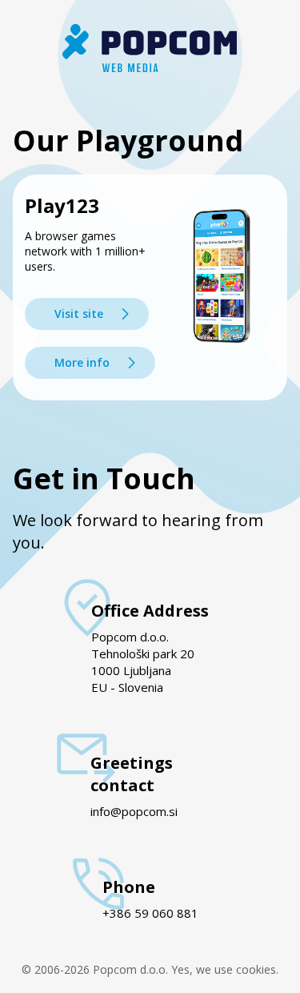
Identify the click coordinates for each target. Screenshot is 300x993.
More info (82, 362)
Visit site (78, 313)
